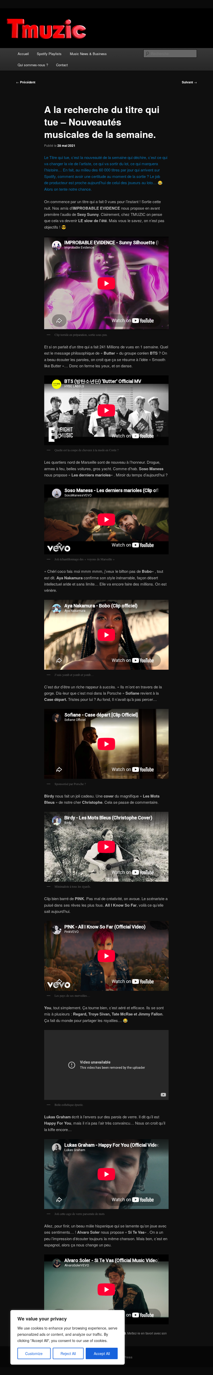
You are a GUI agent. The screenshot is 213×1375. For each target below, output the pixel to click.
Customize (34, 1353)
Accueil (23, 53)
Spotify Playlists (49, 53)
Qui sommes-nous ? (33, 64)
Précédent (25, 82)
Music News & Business (88, 53)
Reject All (68, 1353)
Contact (62, 64)
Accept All (102, 1353)
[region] (67, 1337)
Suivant (189, 82)
